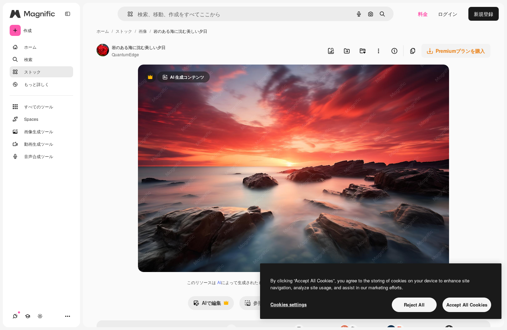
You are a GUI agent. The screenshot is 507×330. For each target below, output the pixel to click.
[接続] (15, 316)
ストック (124, 31)
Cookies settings (288, 304)
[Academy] (27, 316)
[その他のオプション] (378, 51)
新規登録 (483, 13)
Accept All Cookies (466, 304)
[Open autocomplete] (127, 14)
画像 (143, 31)
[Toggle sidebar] (67, 13)
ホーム (103, 31)
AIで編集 (207, 304)
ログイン (447, 13)
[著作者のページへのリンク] (103, 51)
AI (219, 282)
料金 (423, 13)
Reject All (414, 304)
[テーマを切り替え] (40, 316)
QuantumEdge (125, 54)
